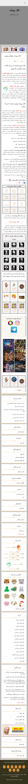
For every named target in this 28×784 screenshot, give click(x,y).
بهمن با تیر (21, 198)
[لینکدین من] (10, 770)
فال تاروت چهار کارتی (19, 635)
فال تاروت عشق (20, 651)
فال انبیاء (22, 443)
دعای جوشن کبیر (20, 494)
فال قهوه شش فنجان (19, 460)
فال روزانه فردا (20, 755)
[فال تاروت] (20, 344)
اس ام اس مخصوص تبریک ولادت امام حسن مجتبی (14, 410)
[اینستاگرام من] (12, 766)
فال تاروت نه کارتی (19, 645)
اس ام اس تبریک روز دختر (18, 414)
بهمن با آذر (6, 204)
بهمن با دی (21, 211)
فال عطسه (21, 744)
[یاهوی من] (23, 766)
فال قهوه (22, 454)
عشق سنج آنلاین (20, 519)
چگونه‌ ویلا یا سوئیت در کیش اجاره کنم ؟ (15, 686)
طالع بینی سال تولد (20, 608)
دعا (23, 497)
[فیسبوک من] (16, 766)
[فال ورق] (8, 366)
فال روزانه (14, 10)
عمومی (16, 389)
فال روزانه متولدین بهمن (13, 56)
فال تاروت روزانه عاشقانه (18, 654)
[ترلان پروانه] (14, 49)
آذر (22, 182)
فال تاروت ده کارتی (19, 648)
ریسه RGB (21, 530)
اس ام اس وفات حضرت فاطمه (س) (15, 403)
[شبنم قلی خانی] (6, 49)
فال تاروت (21, 661)
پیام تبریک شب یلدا (19, 722)
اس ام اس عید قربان (19, 406)
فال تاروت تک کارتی (19, 629)
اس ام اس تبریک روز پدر (18, 417)
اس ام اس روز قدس (19, 420)
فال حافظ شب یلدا (19, 719)
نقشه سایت (8, 779)
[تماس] (8, 766)
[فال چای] (20, 366)
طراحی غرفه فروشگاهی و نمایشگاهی (15, 694)
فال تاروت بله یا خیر (19, 658)
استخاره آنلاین (21, 431)
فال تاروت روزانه (20, 620)
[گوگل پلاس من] (17, 770)
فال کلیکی (21, 508)
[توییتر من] (4, 766)
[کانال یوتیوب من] (14, 770)
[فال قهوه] (20, 355)
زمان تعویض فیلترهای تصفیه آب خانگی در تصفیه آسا (15, 673)
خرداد (7, 180)
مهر (17, 182)
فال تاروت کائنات (20, 626)
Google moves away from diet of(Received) (15, 677)
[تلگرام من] (19, 766)
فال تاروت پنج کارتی (19, 639)
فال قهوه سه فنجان (19, 457)
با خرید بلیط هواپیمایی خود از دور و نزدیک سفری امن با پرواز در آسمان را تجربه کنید (15, 690)
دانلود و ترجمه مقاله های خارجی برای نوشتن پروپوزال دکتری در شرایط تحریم (14, 698)
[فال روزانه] (8, 344)
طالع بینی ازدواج (14, 289)
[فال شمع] (8, 355)
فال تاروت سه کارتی (19, 632)
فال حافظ (22, 713)
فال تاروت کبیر (20, 623)
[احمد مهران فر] (22, 49)
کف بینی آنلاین (21, 471)
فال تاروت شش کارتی (19, 642)
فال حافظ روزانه (6, 298)
